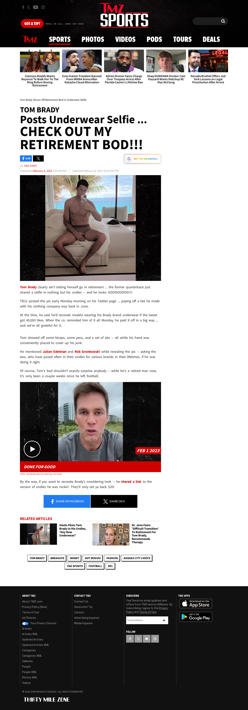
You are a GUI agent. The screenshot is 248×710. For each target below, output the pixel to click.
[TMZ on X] (29, 7)
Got (32, 23)
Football (95, 566)
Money (74, 558)
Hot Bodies (92, 558)
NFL (110, 566)
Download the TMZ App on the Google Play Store (195, 617)
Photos (93, 39)
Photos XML (29, 677)
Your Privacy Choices (43, 623)
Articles (27, 628)
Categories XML (32, 655)
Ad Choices (29, 617)
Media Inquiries (83, 623)
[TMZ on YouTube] (147, 639)
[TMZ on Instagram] (43, 7)
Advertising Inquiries (86, 617)
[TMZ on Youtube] (36, 7)
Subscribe (164, 620)
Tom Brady (36, 558)
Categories (29, 650)
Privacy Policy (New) (34, 606)
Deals (211, 39)
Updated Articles (32, 639)
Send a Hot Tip (83, 606)
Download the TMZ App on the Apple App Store (195, 603)
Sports (60, 39)
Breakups (57, 558)
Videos (125, 39)
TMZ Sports (75, 566)
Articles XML (30, 634)
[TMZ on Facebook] (23, 7)
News (29, 39)
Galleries (27, 661)
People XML (29, 672)
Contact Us (81, 601)
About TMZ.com (32, 601)
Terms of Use (30, 612)
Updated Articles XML (35, 644)
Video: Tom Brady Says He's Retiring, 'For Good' (41, 473)
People (26, 666)
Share (69, 501)
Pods (154, 39)
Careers (79, 612)
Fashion (112, 558)
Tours (182, 39)
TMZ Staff (30, 166)
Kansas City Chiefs (136, 558)
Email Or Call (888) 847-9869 (65, 24)
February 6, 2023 (42, 171)
